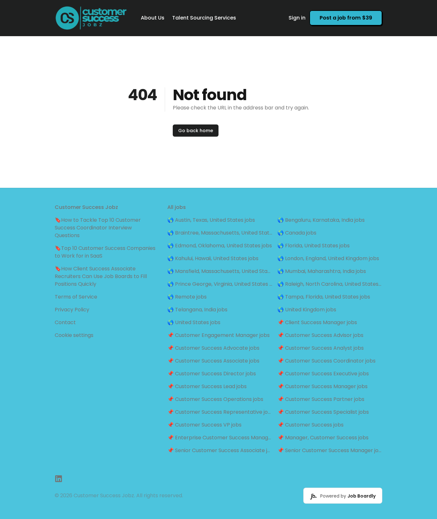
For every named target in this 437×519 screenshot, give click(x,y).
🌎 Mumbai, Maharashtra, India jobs (321, 271)
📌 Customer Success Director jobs (211, 373)
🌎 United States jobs (193, 322)
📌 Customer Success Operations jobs (215, 399)
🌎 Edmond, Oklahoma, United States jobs (219, 245)
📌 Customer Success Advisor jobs (320, 335)
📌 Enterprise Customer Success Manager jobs (219, 437)
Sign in (297, 17)
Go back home (195, 130)
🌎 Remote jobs (187, 296)
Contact (65, 322)
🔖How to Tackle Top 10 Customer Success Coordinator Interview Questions (98, 227)
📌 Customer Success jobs (310, 424)
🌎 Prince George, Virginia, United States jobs (219, 284)
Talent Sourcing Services (204, 17)
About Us (152, 17)
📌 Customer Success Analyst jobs (320, 348)
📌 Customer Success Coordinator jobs (326, 360)
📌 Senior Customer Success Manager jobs (329, 450)
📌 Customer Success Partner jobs (320, 399)
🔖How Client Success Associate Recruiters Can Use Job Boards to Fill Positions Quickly (101, 276)
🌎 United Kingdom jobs (306, 309)
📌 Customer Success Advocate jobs (213, 348)
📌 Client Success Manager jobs (317, 322)
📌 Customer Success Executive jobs (323, 373)
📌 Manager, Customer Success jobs (323, 437)
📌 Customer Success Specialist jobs (323, 412)
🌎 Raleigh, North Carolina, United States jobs (329, 284)
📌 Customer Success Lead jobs (207, 386)
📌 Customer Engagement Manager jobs (218, 335)
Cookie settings (74, 335)
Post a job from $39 (346, 17)
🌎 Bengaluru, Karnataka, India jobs (321, 220)
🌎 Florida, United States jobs (313, 245)
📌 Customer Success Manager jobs (322, 386)
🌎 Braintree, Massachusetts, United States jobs (219, 232)
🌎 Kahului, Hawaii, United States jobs (212, 258)
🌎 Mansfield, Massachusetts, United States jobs (219, 271)
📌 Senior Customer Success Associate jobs (219, 450)
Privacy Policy (72, 309)
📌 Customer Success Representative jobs (219, 412)
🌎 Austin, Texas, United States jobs (211, 220)
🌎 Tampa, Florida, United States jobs (323, 296)
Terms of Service (76, 296)
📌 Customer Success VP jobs (204, 424)
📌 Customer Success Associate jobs (213, 360)
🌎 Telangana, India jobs (197, 309)
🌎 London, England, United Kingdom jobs (328, 258)
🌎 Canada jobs (296, 232)
